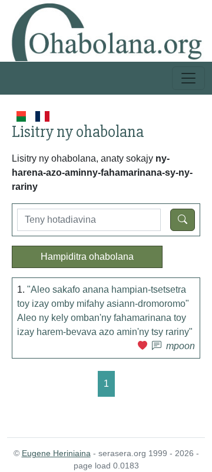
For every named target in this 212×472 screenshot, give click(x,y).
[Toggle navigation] (188, 78)
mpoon (180, 346)
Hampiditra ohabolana (87, 257)
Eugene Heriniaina (56, 453)
